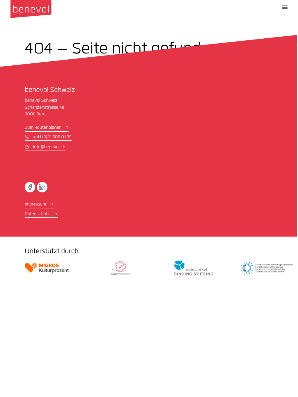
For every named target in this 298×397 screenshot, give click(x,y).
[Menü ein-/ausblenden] (285, 7)
